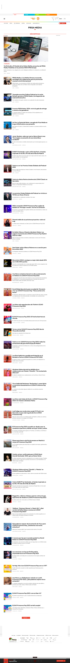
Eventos (23, 23)
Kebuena (53, 639)
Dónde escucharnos (55, 635)
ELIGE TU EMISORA (60, 660)
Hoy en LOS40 (28, 23)
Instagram (28, 624)
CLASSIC (26, 14)
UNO (30, 639)
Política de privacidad (25, 635)
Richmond (22, 641)
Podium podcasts (32, 641)
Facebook (37, 624)
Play (35, 660)
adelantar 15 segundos (38, 661)
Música (11, 23)
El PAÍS (22, 638)
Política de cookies (32, 635)
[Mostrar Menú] (5, 18)
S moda (42, 641)
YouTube (33, 624)
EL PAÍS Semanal (45, 639)
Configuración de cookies (40, 635)
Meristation (51, 641)
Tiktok (31, 624)
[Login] (65, 19)
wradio (33, 639)
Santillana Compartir (38, 638)
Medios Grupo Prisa (13, 641)
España (60, 18)
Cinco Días (37, 639)
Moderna (27, 641)
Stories (41, 624)
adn (50, 638)
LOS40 (15, 14)
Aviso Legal (13, 635)
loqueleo (46, 641)
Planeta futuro (49, 639)
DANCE (37, 14)
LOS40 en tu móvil (48, 635)
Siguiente (25, 617)
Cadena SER (43, 638)
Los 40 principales (28, 638)
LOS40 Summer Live (36, 23)
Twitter (35, 624)
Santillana (33, 638)
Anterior (29, 661)
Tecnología (6, 63)
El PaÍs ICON (37, 641)
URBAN (48, 14)
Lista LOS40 (6, 23)
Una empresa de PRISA (13, 639)
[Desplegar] (35, 657)
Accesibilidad (18, 635)
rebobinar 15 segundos (31, 661)
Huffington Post (24, 639)
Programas (18, 23)
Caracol (54, 638)
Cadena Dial (41, 639)
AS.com (46, 638)
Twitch (39, 624)
